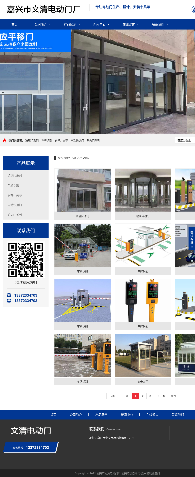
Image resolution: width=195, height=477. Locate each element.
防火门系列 (93, 140)
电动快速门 (77, 140)
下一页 (161, 396)
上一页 (125, 396)
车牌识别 (46, 140)
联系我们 (158, 24)
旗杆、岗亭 (61, 140)
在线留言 (129, 24)
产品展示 (70, 24)
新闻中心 (99, 24)
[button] (114, 131)
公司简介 (41, 24)
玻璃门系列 (32, 140)
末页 (173, 396)
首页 (14, 24)
